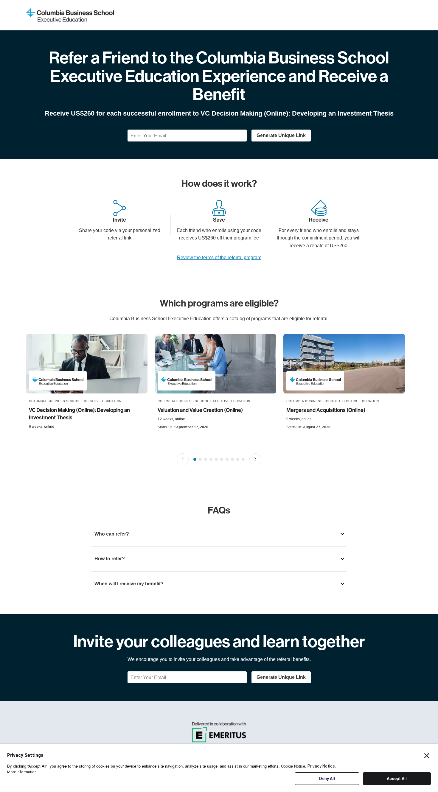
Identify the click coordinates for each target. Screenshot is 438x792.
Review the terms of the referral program (219, 257)
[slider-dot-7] (227, 459)
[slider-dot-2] (200, 459)
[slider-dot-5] (216, 459)
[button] (183, 459)
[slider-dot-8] (232, 459)
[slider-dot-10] (243, 459)
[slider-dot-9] (237, 459)
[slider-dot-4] (210, 459)
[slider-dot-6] (221, 459)
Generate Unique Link (281, 135)
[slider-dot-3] (205, 459)
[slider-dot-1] (194, 459)
